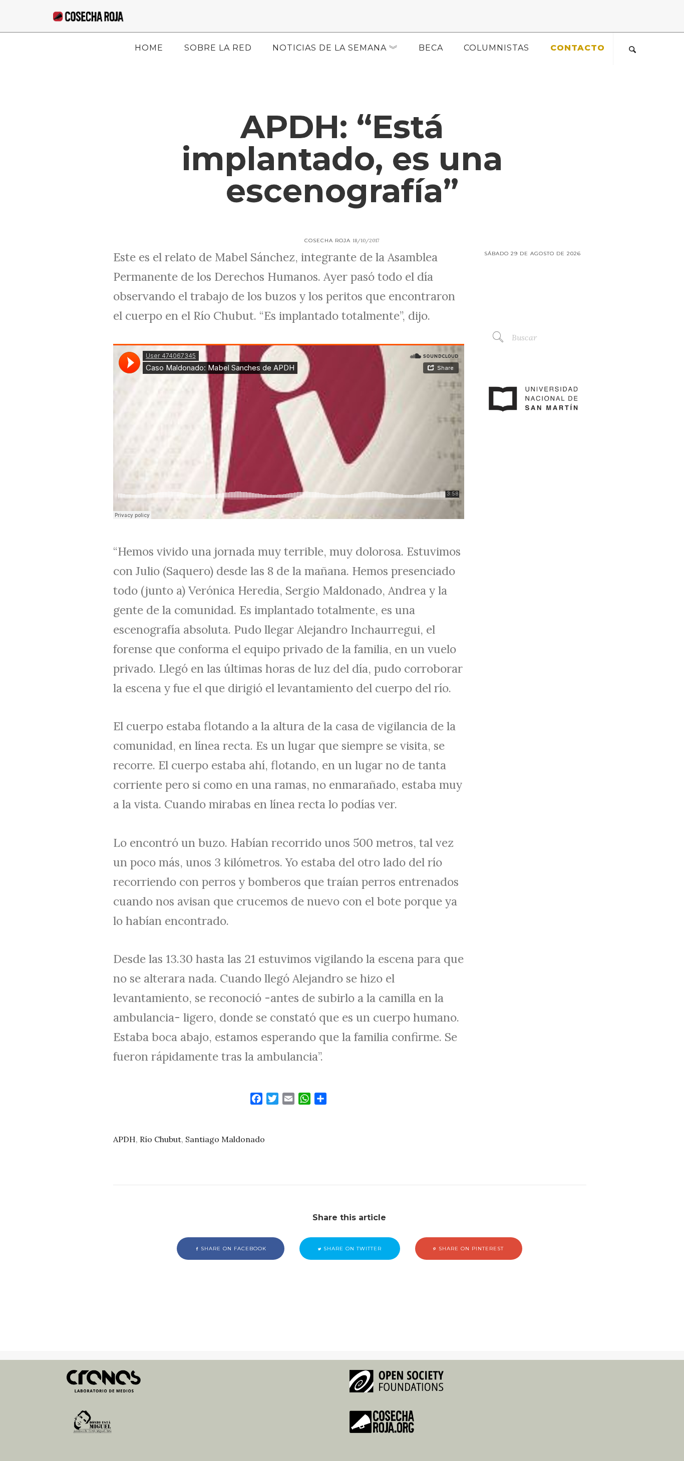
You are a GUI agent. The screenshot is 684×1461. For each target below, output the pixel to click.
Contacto (577, 48)
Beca (431, 48)
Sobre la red (218, 48)
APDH (124, 1139)
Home (149, 48)
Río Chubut (160, 1139)
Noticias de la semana (329, 48)
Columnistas (496, 48)
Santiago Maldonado (225, 1139)
